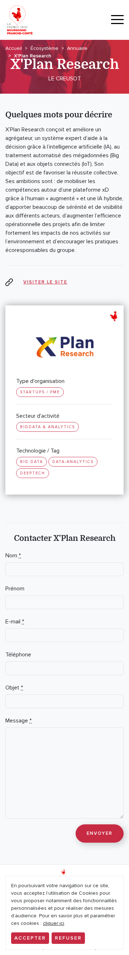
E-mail (14, 621)
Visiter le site (45, 282)
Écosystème (44, 48)
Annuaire (77, 48)
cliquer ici (53, 923)
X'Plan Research (32, 56)
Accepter (30, 938)
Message (18, 720)
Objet (14, 687)
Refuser (68, 938)
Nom (13, 555)
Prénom (14, 588)
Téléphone (18, 654)
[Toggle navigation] (117, 20)
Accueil (13, 48)
